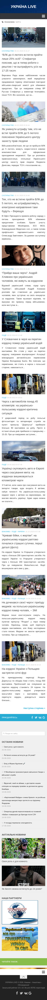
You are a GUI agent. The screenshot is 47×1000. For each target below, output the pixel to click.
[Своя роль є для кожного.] (23, 848)
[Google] (43, 717)
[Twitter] (36, 717)
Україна (21, 532)
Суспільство (8, 51)
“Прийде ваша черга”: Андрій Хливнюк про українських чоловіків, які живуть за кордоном (22, 276)
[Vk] (39, 717)
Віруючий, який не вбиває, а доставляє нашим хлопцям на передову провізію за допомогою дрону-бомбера (22, 786)
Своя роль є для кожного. (14, 747)
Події (4, 335)
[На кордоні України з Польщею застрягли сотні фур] (23, 651)
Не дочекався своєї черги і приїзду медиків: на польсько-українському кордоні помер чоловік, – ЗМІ (23, 606)
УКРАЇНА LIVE (23, 6)
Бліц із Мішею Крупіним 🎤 (14, 764)
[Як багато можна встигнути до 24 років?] (23, 876)
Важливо (6, 532)
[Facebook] (32, 717)
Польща (21, 599)
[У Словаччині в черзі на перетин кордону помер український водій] (23, 322)
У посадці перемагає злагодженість (18, 823)
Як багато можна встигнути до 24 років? (19, 755)
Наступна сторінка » (34, 708)
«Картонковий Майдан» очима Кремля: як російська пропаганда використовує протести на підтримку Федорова (23, 800)
